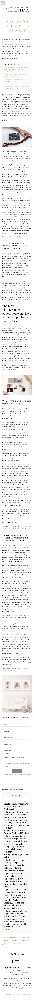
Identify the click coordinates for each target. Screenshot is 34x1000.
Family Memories (16, 789)
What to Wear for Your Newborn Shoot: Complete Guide (16, 884)
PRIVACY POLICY (8, 994)
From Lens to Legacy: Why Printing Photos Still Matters (16, 831)
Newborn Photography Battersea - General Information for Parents (14, 868)
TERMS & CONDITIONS (23, 994)
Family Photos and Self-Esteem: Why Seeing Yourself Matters (14, 905)
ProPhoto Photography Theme (21, 998)
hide (19, 64)
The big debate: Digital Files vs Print (16, 855)
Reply (10, 827)
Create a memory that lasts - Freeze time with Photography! (16, 806)
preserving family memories (11, 42)
